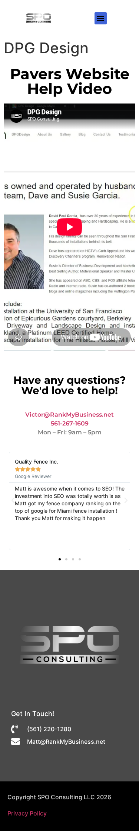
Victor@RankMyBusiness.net (69, 414)
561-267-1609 (70, 423)
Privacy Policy (27, 813)
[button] (101, 18)
